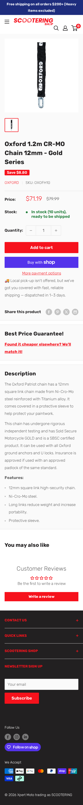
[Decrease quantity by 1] (31, 230)
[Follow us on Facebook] (8, 736)
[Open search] (56, 28)
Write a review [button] (41, 596)
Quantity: (14, 230)
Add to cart (41, 247)
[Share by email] (75, 312)
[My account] (65, 28)
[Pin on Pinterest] (57, 312)
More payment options (41, 273)
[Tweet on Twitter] (66, 312)
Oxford (12, 182)
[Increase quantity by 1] (56, 230)
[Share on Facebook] (49, 312)
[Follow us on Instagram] (16, 736)
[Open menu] (7, 22)
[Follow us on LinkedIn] (25, 736)
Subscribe (22, 698)
